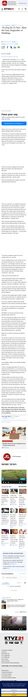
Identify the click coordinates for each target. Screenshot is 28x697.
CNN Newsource (6, 41)
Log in (20, 573)
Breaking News (5, 670)
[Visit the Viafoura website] (23, 612)
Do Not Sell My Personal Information (10, 662)
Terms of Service (5, 661)
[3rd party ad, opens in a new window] (14, 439)
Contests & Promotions (6, 672)
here (8, 568)
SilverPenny (6, 447)
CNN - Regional (15, 416)
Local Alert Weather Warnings (8, 677)
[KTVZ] (9, 9)
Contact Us (4, 652)
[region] (14, 593)
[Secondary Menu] (3, 9)
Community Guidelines (6, 650)
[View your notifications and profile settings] (25, 582)
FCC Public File (5, 657)
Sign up (23, 573)
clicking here (13, 564)
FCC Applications (5, 655)
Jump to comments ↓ (6, 422)
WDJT (17, 59)
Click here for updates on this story (9, 56)
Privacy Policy (4, 659)
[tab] (5, 583)
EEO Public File (5, 653)
